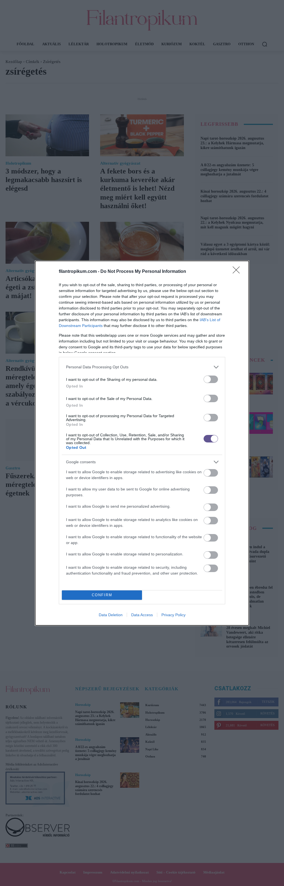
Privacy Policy (173, 615)
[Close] (238, 271)
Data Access (142, 615)
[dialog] (142, 443)
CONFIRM (102, 595)
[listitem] (142, 367)
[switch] (211, 379)
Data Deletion (111, 615)
